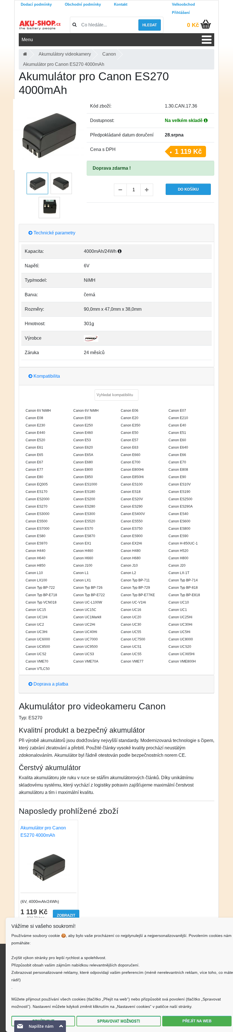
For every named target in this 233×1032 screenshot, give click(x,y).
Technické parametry (53, 232)
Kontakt (120, 4)
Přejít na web (196, 1021)
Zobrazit (66, 915)
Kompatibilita (46, 376)
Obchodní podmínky (83, 4)
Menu (27, 39)
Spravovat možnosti (118, 1021)
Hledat (149, 25)
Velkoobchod (183, 4)
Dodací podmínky (36, 4)
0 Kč (193, 25)
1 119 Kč (188, 151)
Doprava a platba (50, 684)
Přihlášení (181, 12)
